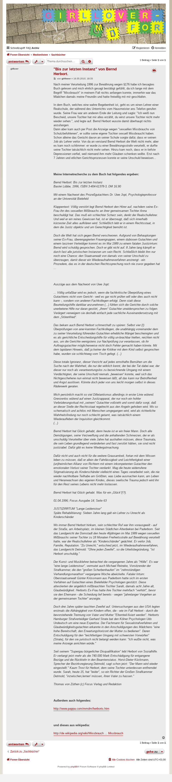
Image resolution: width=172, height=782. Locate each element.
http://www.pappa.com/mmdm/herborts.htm (81, 708)
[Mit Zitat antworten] (154, 70)
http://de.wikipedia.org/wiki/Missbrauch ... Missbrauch (88, 733)
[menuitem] (28, 48)
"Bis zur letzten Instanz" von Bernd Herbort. (85, 71)
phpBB (74, 766)
